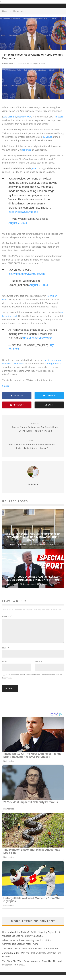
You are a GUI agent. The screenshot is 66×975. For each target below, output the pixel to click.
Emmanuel (8, 64)
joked (34, 168)
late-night (50, 363)
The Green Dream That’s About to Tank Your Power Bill (30, 948)
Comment (7, 616)
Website (38, 661)
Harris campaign (52, 360)
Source (5, 385)
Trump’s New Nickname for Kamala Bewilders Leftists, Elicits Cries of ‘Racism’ (30, 444)
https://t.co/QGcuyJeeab (23, 211)
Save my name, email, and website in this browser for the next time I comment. (33, 676)
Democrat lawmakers (13, 363)
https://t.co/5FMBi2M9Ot (37, 338)
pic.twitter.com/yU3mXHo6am (26, 273)
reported (26, 149)
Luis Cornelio (9, 116)
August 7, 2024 (17, 222)
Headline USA (24, 116)
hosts (58, 363)
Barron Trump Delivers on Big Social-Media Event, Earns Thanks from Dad (35, 427)
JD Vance (47, 136)
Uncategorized (23, 64)
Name (5, 647)
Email (5, 661)
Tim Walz (58, 116)
